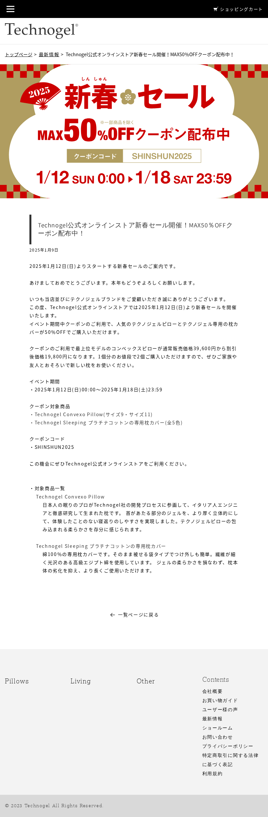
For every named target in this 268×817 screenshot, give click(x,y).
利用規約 (212, 774)
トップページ (18, 54)
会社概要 (212, 691)
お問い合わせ (217, 737)
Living (81, 681)
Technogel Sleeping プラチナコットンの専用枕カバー (101, 546)
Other (146, 681)
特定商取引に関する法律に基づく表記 (230, 760)
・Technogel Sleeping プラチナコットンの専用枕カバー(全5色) (106, 422)
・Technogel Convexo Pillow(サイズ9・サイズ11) (91, 414)
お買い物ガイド (220, 700)
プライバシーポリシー (228, 746)
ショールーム (217, 728)
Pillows (17, 681)
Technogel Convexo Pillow (70, 496)
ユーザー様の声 (220, 710)
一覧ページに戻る (138, 614)
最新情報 (49, 54)
